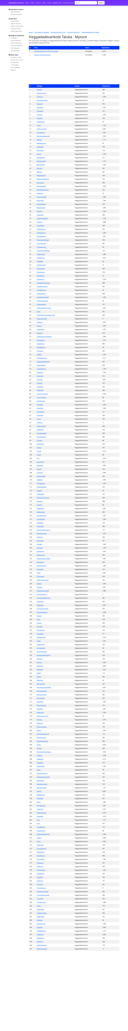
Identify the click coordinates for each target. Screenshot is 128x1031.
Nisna (38, 802)
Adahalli (39, 90)
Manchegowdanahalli (44, 687)
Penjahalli (40, 816)
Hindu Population (16, 40)
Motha (39, 730)
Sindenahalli (41, 870)
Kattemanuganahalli (43, 559)
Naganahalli (41, 766)
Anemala (39, 118)
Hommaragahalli (42, 394)
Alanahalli (40, 107)
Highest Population (16, 31)
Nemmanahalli (41, 788)
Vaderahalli (40, 917)
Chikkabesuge (41, 247)
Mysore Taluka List (73, 32)
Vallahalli (40, 920)
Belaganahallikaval (43, 179)
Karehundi (40, 541)
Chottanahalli (41, 265)
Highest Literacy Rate (17, 26)
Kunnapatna (41, 630)
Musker (39, 748)
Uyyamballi (40, 909)
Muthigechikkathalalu (44, 752)
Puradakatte (41, 827)
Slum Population (15, 67)
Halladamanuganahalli (44, 337)
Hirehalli (39, 380)
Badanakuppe (41, 143)
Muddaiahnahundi (43, 734)
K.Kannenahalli (41, 487)
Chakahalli (40, 215)
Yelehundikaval (42, 945)
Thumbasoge (41, 902)
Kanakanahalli (41, 516)
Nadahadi (40, 763)
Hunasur (39, 440)
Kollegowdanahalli (43, 591)
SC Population (15, 62)
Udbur (39, 906)
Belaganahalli (41, 175)
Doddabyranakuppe (43, 283)
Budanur (39, 211)
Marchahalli (40, 698)
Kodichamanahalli (43, 580)
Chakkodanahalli (42, 218)
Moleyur (39, 720)
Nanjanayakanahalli (43, 777)
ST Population (15, 65)
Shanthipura (41, 856)
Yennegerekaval (42, 949)
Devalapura (40, 276)
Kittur (38, 573)
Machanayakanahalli (43, 655)
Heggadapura (41, 369)
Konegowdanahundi (43, 598)
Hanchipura (40, 344)
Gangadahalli (41, 294)
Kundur (39, 623)
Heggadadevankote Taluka (90, 32)
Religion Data (57, 3)
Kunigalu (40, 627)
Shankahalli (40, 852)
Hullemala (40, 430)
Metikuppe (40, 713)
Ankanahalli (40, 122)
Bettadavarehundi (43, 190)
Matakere (40, 709)
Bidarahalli (40, 201)
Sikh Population (15, 48)
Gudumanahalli (42, 319)
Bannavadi (40, 150)
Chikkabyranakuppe (43, 251)
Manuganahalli (42, 691)
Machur (39, 662)
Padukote (40, 809)
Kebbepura (40, 562)
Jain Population (15, 50)
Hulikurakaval (41, 426)
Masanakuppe (41, 705)
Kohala (39, 584)
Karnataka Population (42, 32)
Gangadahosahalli (43, 297)
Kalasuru (40, 501)
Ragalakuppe (41, 831)
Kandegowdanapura (43, 530)
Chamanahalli (41, 236)
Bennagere (40, 183)
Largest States (15, 21)
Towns (49, 3)
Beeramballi (41, 165)
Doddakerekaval (42, 286)
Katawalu (40, 548)
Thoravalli (40, 899)
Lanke (39, 641)
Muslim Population (16, 43)
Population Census (16, 3)
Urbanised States (16, 29)
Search (101, 3)
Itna (38, 458)
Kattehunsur (41, 555)
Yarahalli (39, 927)
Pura (38, 820)
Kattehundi (40, 551)
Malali (39, 673)
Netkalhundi (41, 795)
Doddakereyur (41, 290)
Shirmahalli (40, 859)
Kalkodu (39, 505)
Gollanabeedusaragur (44, 308)
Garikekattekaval (42, 301)
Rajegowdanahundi (43, 834)
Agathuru (40, 97)
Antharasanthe (42, 129)
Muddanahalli (41, 738)
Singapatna (40, 874)
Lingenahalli (41, 644)
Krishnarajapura (42, 612)
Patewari (13, 70)
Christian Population (17, 45)
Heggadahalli (41, 365)
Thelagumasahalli (42, 892)
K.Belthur (40, 480)
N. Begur (39, 755)
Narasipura (40, 781)
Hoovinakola (41, 401)
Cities (44, 3)
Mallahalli (40, 680)
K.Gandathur (41, 483)
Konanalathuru (42, 594)
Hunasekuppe (41, 437)
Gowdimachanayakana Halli (46, 315)
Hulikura (39, 423)
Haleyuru (40, 333)
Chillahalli (40, 261)
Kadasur (39, 491)
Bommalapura (41, 204)
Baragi (39, 154)
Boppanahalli (41, 208)
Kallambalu (40, 508)
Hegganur (40, 372)
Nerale (39, 791)
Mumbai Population (16, 14)
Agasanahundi (41, 93)
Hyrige (39, 451)
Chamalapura (41, 229)
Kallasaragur (41, 512)
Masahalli (40, 702)
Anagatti (39, 115)
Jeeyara (39, 469)
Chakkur (39, 222)
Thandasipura (41, 888)
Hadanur (40, 322)
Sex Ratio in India (16, 57)
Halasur (39, 326)
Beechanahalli (41, 161)
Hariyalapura (41, 347)
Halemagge (40, 329)
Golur (38, 312)
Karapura (40, 537)
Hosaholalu (40, 412)
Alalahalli (40, 104)
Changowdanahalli (43, 240)
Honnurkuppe (41, 397)
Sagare (39, 838)
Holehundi (40, 390)
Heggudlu (40, 376)
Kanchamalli (41, 519)
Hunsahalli (40, 444)
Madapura (40, 666)
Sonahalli (40, 884)
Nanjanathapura (42, 773)
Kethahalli (40, 569)
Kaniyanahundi (42, 533)
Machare (40, 659)
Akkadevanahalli (42, 100)
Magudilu (40, 670)
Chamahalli (40, 226)
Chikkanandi (41, 254)
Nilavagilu (40, 798)
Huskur (39, 448)
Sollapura (40, 881)
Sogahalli (40, 877)
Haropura (40, 351)
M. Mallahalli (41, 648)
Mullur (39, 745)
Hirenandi (40, 387)
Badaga (39, 140)
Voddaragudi (41, 924)
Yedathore (40, 934)
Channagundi (41, 243)
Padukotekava (41, 813)
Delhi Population (15, 12)
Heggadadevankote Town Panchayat (46, 51)
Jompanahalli (41, 476)
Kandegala (40, 526)
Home (27, 3)
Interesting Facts (68, 3)
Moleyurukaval (41, 727)
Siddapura (40, 863)
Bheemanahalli (41, 197)
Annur (39, 125)
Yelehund (40, 942)
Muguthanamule (42, 741)
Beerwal (39, 168)
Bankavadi (40, 147)
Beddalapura (41, 158)
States (32, 3)
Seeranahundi (41, 849)
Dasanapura (41, 272)
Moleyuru (40, 723)
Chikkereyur (41, 258)
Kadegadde (40, 494)
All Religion (14, 38)
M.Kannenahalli (42, 652)
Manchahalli (41, 684)
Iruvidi (39, 455)
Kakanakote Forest (43, 498)
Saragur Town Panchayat (42, 55)
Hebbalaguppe (41, 358)
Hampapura (41, 340)
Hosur (39, 419)
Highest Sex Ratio (16, 23)
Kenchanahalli (41, 566)
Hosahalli (40, 405)
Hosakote (40, 415)
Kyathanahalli (41, 637)
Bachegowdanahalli (43, 136)
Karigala (39, 544)
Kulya (38, 619)
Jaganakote (40, 462)
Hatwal (39, 354)
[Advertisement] (74, 19)
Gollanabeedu (41, 304)
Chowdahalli (41, 269)
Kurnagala (40, 634)
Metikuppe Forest (42, 716)
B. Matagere (41, 133)
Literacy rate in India (17, 60)
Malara (39, 677)
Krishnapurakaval (42, 609)
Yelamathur (40, 938)
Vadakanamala (41, 913)
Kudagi (39, 616)
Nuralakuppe (41, 806)
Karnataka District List (58, 32)
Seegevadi (40, 845)
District (38, 3)
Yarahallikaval (41, 931)
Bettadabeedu (41, 186)
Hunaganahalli (41, 433)
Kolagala (39, 587)
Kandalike (40, 523)
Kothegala (40, 602)
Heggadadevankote (43, 362)
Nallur (39, 770)
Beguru (39, 172)
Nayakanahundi (42, 784)
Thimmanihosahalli (43, 895)
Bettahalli (40, 193)
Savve (38, 841)
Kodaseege (40, 576)
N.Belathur (40, 759)
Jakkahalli (40, 465)
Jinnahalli (40, 473)
